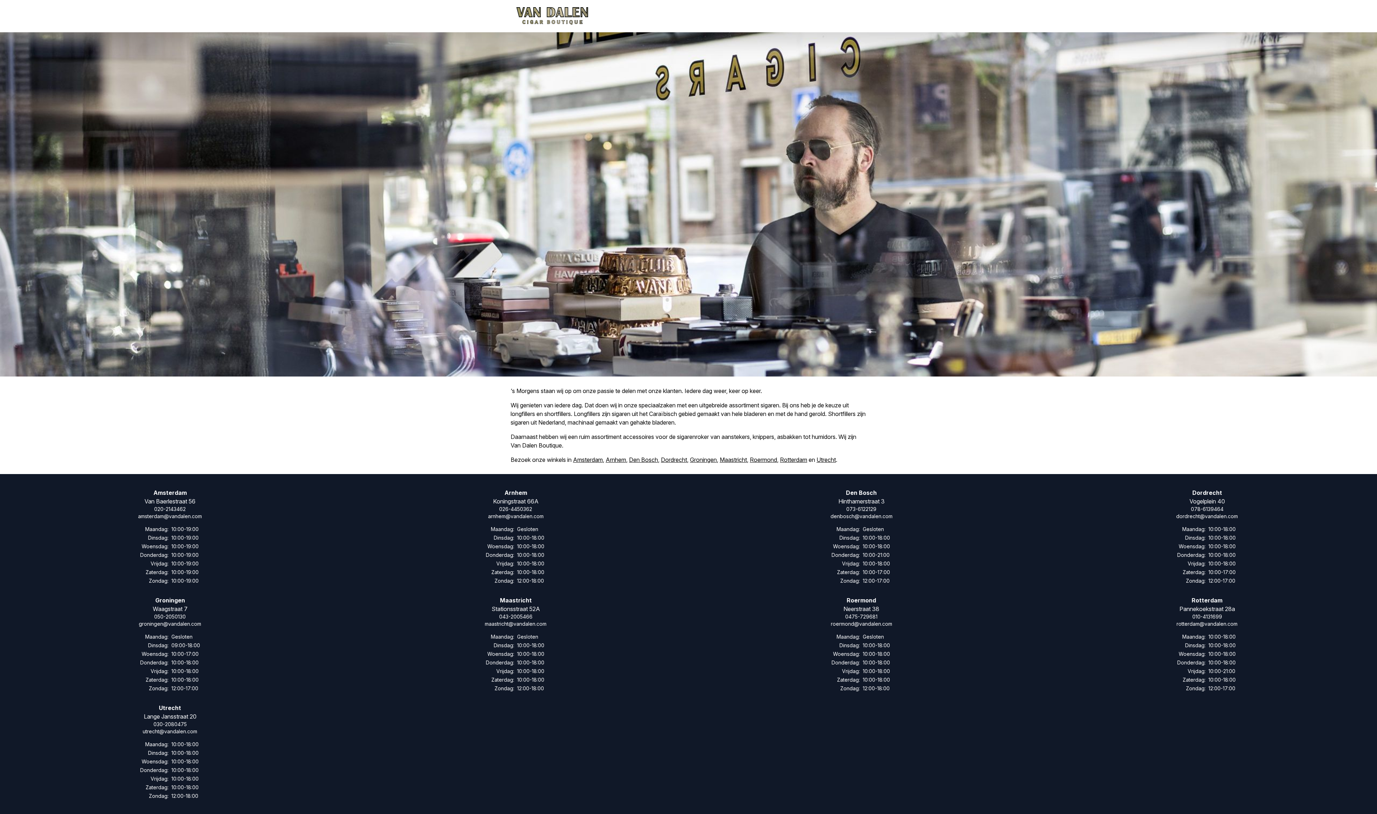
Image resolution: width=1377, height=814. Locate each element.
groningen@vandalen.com (170, 624)
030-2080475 (170, 724)
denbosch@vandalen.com (862, 516)
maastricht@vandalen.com (515, 624)
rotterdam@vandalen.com (1207, 624)
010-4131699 (1207, 617)
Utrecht (826, 459)
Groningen (703, 459)
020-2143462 (170, 509)
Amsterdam (588, 459)
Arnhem (616, 459)
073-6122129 (861, 509)
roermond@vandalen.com (861, 624)
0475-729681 (861, 617)
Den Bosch (643, 459)
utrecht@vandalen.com (170, 731)
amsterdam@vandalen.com (170, 516)
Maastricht (733, 459)
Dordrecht (674, 459)
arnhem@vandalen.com (516, 516)
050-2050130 (170, 617)
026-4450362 (515, 509)
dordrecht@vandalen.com (1207, 516)
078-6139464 (1207, 509)
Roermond (763, 459)
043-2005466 (516, 617)
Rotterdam (793, 459)
